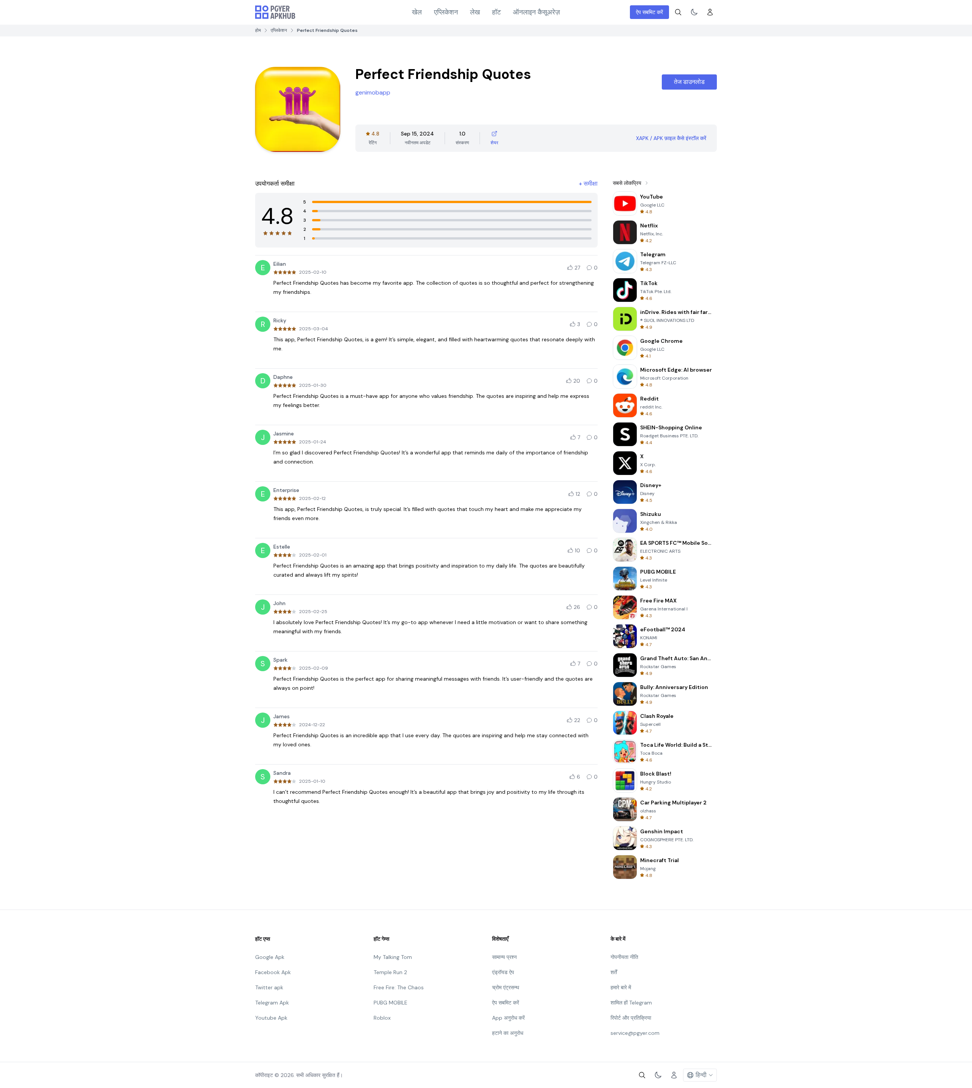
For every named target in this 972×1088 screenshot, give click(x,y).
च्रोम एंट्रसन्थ (505, 987)
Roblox (382, 1017)
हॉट (496, 12)
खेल (417, 12)
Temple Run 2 (390, 972)
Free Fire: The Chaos (399, 987)
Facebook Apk (273, 972)
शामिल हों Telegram (631, 1002)
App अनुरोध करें (508, 1017)
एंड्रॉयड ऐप (503, 972)
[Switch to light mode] (694, 12)
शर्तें (614, 972)
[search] (678, 12)
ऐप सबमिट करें (649, 12)
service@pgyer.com (635, 1033)
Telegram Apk (272, 1002)
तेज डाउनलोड (689, 82)
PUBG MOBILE (390, 1002)
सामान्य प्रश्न (504, 957)
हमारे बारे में (621, 987)
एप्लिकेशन (446, 12)
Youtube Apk (271, 1017)
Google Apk (269, 957)
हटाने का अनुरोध (507, 1033)
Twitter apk (269, 987)
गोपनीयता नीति (624, 957)
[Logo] (275, 12)
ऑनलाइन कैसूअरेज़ (536, 12)
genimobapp (372, 92)
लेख (475, 12)
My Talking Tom (393, 957)
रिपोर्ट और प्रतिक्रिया (631, 1017)
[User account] (710, 12)
